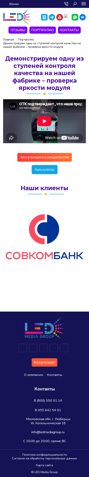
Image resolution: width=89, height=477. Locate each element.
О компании (33, 375)
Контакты (69, 30)
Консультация (44, 362)
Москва (14, 4)
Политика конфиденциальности (44, 455)
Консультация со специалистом (44, 157)
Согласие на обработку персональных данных (44, 458)
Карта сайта (44, 465)
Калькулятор (44, 169)
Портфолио (42, 30)
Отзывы (18, 30)
